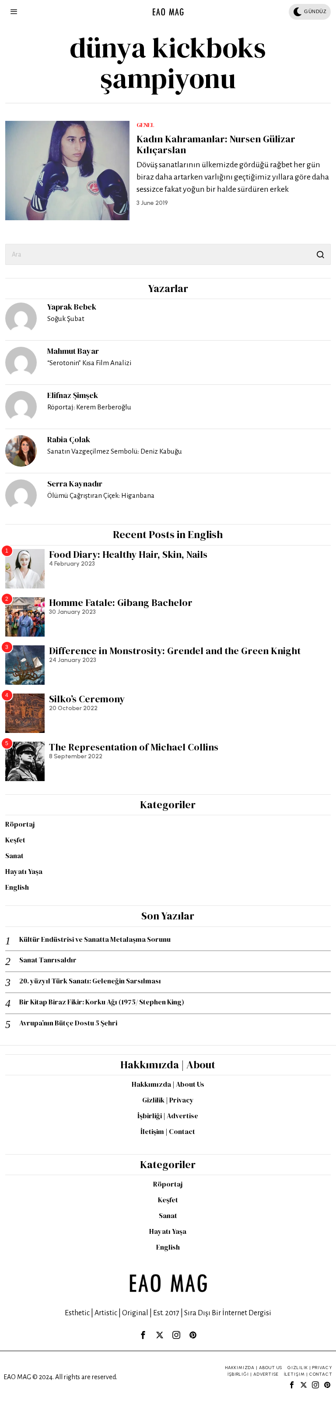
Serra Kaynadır (74, 483)
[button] (320, 254)
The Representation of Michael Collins (133, 747)
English (17, 887)
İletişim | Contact (167, 1131)
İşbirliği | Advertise (167, 1115)
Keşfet (15, 840)
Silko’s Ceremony (87, 699)
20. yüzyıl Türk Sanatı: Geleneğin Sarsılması (90, 981)
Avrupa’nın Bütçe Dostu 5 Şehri (68, 1023)
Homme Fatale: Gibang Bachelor (120, 602)
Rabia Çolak (68, 439)
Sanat (14, 855)
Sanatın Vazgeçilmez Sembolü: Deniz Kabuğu (114, 451)
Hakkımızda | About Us (168, 1084)
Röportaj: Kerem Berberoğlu (89, 407)
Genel (145, 125)
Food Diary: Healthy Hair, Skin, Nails (128, 554)
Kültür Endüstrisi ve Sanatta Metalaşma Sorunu (95, 939)
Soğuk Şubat (65, 318)
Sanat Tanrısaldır (48, 960)
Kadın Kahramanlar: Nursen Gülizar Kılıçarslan (215, 144)
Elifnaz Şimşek (72, 395)
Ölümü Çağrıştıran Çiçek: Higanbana (100, 495)
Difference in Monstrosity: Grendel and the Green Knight (175, 650)
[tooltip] (21, 318)
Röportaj (20, 824)
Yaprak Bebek (71, 306)
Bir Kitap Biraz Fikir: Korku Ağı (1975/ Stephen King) (101, 1002)
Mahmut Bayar (73, 350)
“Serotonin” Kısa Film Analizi (89, 362)
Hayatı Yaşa (23, 871)
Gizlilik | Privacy (168, 1100)
